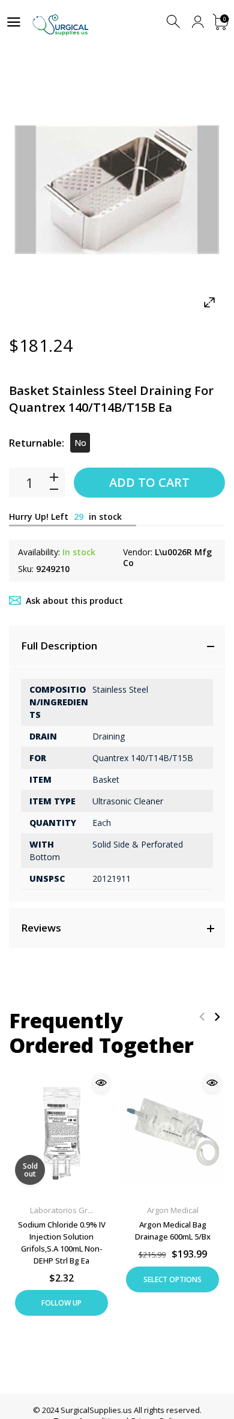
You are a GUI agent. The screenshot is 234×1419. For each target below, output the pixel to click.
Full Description (59, 645)
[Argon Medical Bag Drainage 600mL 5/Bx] (172, 1132)
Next (217, 1016)
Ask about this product (74, 600)
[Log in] (197, 22)
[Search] (174, 22)
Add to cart (149, 482)
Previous (202, 1016)
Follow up (61, 1303)
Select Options (172, 1279)
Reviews (41, 928)
